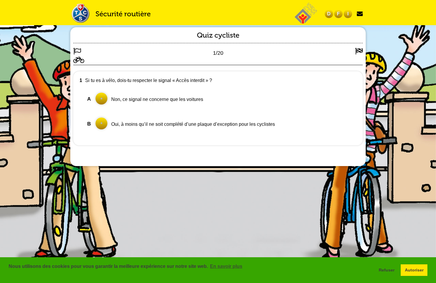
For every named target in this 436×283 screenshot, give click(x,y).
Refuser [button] (386, 270)
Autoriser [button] (414, 270)
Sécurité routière (123, 13)
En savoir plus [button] (226, 266)
